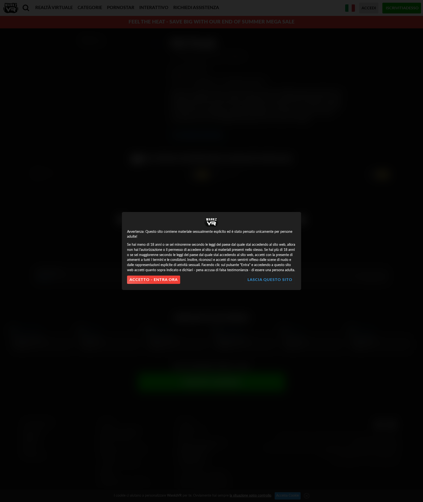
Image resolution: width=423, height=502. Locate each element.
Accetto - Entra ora (153, 280)
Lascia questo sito (269, 280)
